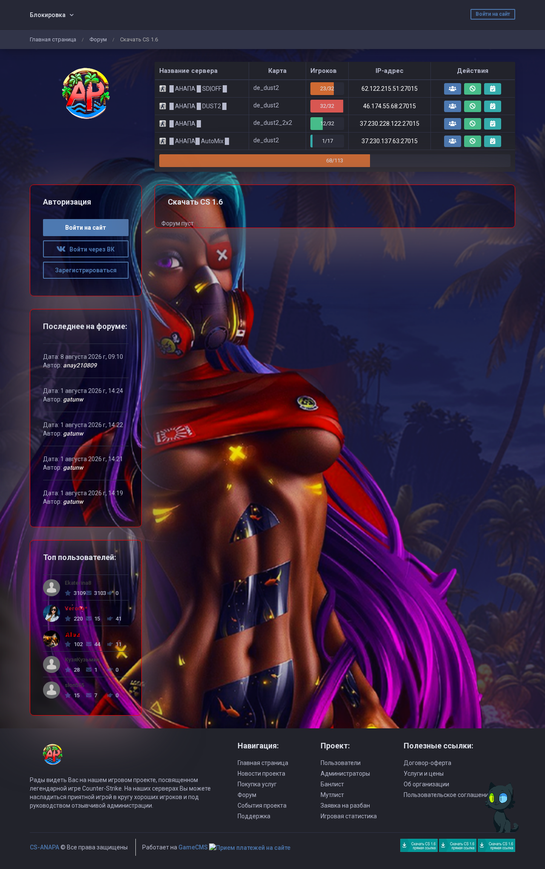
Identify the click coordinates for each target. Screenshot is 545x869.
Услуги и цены (424, 773)
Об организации (426, 784)
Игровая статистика (349, 816)
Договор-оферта (427, 762)
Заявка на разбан (345, 805)
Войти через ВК (90, 249)
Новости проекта (261, 773)
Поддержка (254, 816)
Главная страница (53, 39)
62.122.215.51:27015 (389, 88)
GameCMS (193, 847)
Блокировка (48, 15)
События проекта (262, 805)
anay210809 (80, 365)
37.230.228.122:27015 (389, 123)
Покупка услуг (257, 784)
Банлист (332, 784)
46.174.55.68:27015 (389, 106)
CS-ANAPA (44, 847)
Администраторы (345, 773)
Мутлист (332, 794)
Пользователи (341, 762)
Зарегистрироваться (86, 270)
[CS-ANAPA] (86, 93)
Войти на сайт (493, 14)
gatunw (73, 399)
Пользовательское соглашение (448, 794)
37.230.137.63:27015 (389, 141)
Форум (98, 39)
